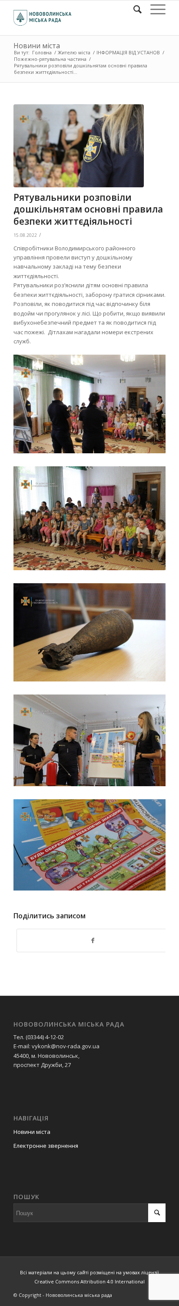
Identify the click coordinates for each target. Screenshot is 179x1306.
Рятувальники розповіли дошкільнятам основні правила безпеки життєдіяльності (88, 209)
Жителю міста (74, 52)
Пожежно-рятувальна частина (50, 59)
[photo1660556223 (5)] (78, 145)
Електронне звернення (45, 1146)
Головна (42, 52)
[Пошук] (133, 9)
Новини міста (36, 45)
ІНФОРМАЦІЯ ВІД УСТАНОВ (128, 52)
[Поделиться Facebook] (92, 940)
